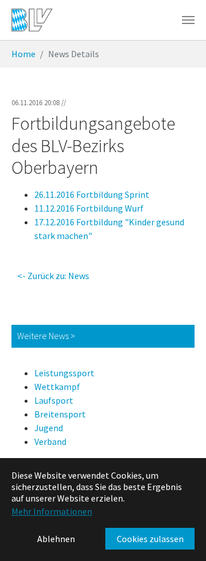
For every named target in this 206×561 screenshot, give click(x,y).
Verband (50, 441)
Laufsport (53, 400)
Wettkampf (57, 386)
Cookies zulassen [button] (150, 538)
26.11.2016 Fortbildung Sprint (91, 194)
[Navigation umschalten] (188, 20)
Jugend (48, 427)
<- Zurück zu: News (53, 275)
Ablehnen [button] (56, 538)
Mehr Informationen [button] (51, 511)
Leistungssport (64, 373)
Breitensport (60, 414)
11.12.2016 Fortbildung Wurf (89, 208)
